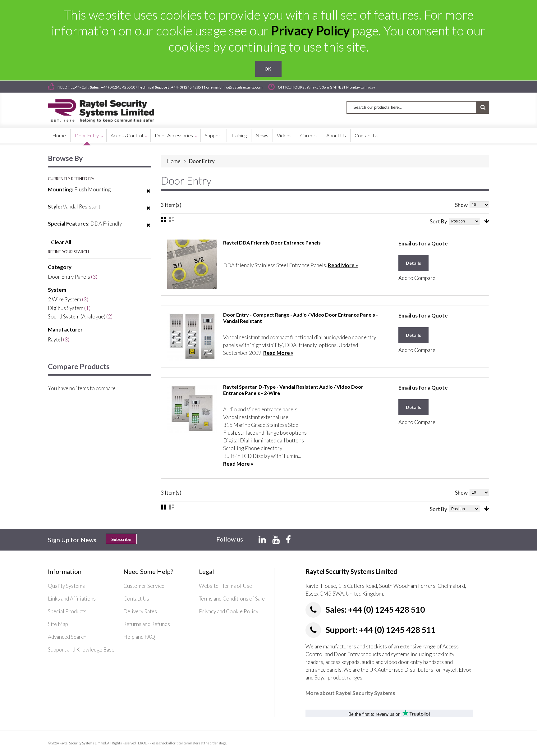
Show (461, 205)
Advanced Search (67, 636)
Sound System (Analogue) (76, 316)
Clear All (61, 242)
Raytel (55, 339)
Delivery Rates (140, 611)
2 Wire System (64, 299)
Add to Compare (416, 278)
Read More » (343, 265)
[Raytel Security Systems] (108, 109)
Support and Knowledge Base (81, 649)
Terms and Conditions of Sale (232, 598)
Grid (163, 219)
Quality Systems (66, 586)
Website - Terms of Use (225, 586)
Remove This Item (148, 195)
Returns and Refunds (146, 624)
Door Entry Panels (69, 276)
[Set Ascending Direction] (486, 221)
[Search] (482, 107)
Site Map (58, 624)
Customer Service (143, 586)
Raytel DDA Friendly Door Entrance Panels (272, 242)
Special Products (67, 611)
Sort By (438, 221)
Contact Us (136, 598)
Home (174, 161)
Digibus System (65, 308)
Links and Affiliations (72, 598)
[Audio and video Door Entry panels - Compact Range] (192, 336)
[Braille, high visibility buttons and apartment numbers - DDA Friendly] (192, 264)
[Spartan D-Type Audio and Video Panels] (192, 408)
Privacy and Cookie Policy (228, 611)
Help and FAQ (139, 636)
